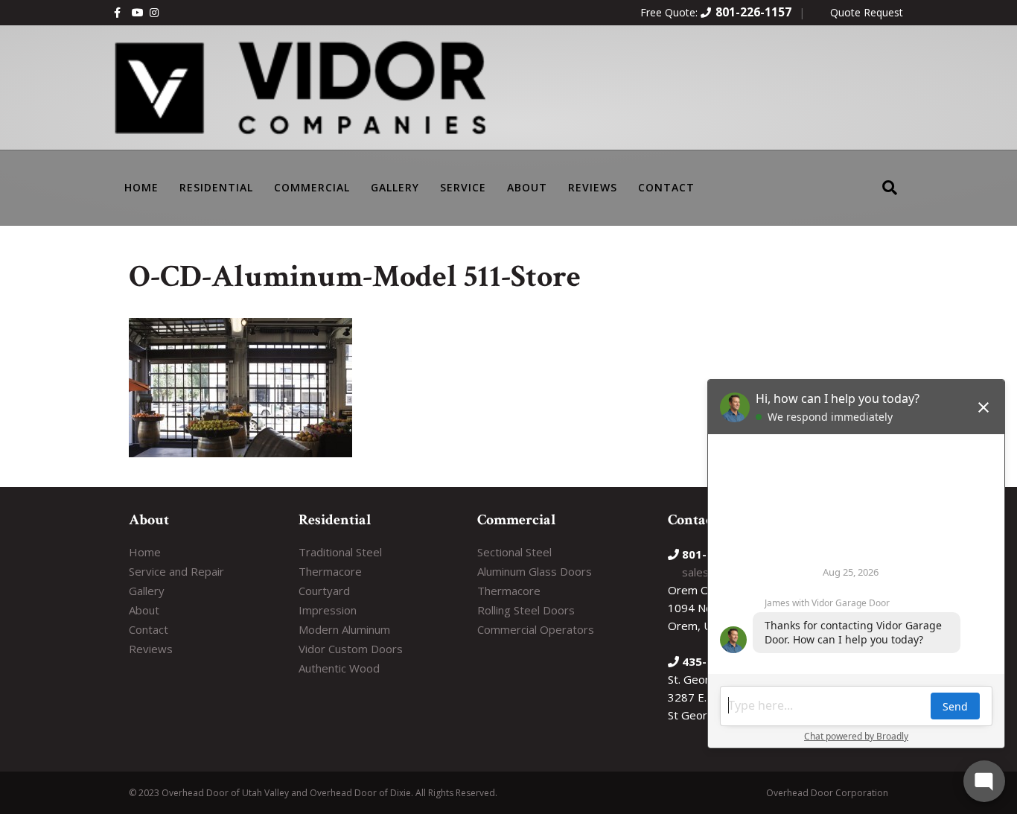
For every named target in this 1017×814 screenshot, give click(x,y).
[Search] (889, 177)
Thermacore (330, 571)
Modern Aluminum (344, 629)
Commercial (312, 187)
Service (463, 187)
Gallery (395, 187)
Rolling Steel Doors (526, 609)
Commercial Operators (535, 629)
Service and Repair (176, 571)
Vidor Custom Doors (351, 648)
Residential (216, 187)
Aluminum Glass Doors (534, 571)
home (141, 187)
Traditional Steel (340, 551)
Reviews (592, 187)
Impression (328, 609)
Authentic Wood (339, 668)
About (527, 187)
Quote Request (866, 12)
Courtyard (324, 590)
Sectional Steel (514, 551)
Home (145, 551)
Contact (666, 187)
